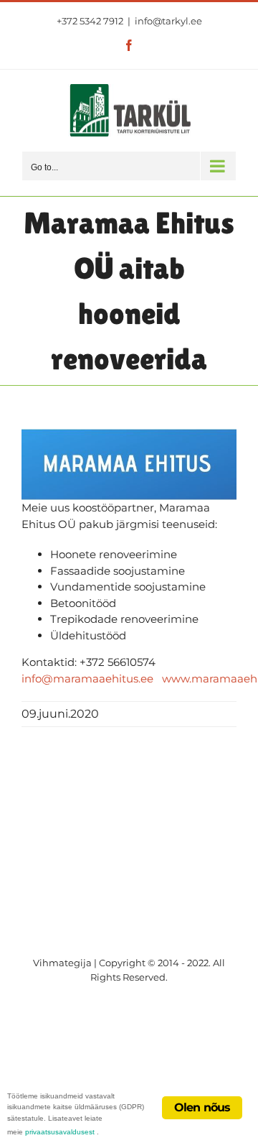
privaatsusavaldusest (60, 1132)
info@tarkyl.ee (168, 21)
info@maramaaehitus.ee (87, 678)
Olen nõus (202, 1107)
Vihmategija (62, 962)
